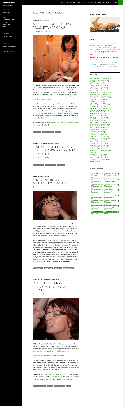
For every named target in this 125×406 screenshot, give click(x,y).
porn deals (109, 62)
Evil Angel (96, 55)
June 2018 (104, 101)
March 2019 (105, 87)
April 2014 (104, 157)
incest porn (109, 60)
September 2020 (95, 149)
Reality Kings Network (101, 64)
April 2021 (93, 140)
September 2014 (106, 150)
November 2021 (95, 127)
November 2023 (95, 94)
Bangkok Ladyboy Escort (9, 46)
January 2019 (105, 91)
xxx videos (113, 66)
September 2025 (95, 80)
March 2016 (105, 136)
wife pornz (61, 165)
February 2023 (94, 105)
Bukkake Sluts (82, 2)
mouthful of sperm (94, 62)
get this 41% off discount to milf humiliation (63, 122)
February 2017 (105, 119)
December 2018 (106, 92)
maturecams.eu (68, 268)
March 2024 (94, 89)
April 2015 (104, 143)
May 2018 (104, 103)
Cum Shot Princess (7, 36)
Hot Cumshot (94, 60)
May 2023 (93, 101)
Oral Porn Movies (7, 49)
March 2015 (105, 145)
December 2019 (95, 161)
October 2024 (94, 85)
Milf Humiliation (48, 132)
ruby (68, 386)
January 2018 (105, 106)
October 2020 (94, 147)
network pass (102, 62)
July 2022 (93, 117)
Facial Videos (109, 55)
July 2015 (104, 140)
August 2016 (105, 127)
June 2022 (93, 119)
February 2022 (94, 122)
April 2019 (104, 85)
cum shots (111, 49)
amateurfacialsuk (39, 386)
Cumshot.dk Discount (94, 2)
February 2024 (94, 91)
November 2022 (95, 110)
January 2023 (94, 106)
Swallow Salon (93, 66)
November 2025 (95, 78)
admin (47, 157)
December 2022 (95, 108)
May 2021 (93, 138)
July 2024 (93, 87)
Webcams (5, 26)
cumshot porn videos (96, 49)
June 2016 (104, 131)
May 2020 (93, 154)
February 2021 (94, 141)
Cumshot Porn (71, 2)
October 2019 (105, 80)
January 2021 (94, 143)
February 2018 (105, 105)
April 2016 (104, 134)
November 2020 (95, 145)
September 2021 (95, 131)
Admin (49, 31)
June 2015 (104, 141)
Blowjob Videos (103, 45)
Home (62, 2)
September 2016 (106, 126)
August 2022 (94, 115)
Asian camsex (64, 245)
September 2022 (95, 113)
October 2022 (94, 112)
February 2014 (105, 159)
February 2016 (105, 138)
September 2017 (106, 110)
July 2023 (93, 98)
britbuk (50, 386)
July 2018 (104, 99)
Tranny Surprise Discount (9, 51)
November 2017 (106, 108)
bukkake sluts (38, 165)
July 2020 (93, 152)
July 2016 (104, 129)
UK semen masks (50, 165)
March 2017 (105, 117)
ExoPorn (114, 2)
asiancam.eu (48, 268)
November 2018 (106, 94)
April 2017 (104, 115)
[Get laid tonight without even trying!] (105, 24)
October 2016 (105, 124)
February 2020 (94, 157)
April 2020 (93, 156)
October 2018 (105, 96)
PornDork (106, 2)
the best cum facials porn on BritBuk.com (55, 374)
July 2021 (93, 134)
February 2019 (105, 89)
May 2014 (104, 156)
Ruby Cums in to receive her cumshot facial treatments (53, 286)
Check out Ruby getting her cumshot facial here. (49, 355)
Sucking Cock (112, 64)
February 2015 (105, 147)
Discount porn (101, 51)
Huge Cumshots (102, 60)
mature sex (65, 228)
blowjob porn (111, 43)
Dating (4, 17)
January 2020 (94, 159)
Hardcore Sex (113, 57)
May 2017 (104, 113)
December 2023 (95, 92)
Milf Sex (58, 132)
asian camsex (38, 268)
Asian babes (101, 43)
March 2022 (94, 120)
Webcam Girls (106, 66)
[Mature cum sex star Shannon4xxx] (55, 205)
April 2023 (93, 103)
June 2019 (104, 83)
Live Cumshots (115, 60)
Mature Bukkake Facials (41, 20)
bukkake (110, 45)
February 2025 (94, 83)
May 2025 (93, 82)
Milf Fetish (37, 132)
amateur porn (93, 43)
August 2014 (105, 152)
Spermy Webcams (7, 22)
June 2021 (93, 136)
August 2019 (105, 82)
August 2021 (94, 133)
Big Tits (106, 43)
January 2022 (94, 124)
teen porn (100, 66)
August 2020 (94, 150)
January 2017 (105, 120)
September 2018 (106, 98)
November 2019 (106, 78)
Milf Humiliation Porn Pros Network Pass (52, 25)
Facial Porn (102, 55)
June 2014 (104, 154)
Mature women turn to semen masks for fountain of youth (56, 150)
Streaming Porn (7, 24)
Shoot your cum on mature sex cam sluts (51, 181)
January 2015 (105, 149)
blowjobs (94, 45)
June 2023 (93, 99)
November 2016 (106, 122)
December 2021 (95, 126)
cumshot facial (60, 386)
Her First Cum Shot (10, 2)
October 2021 (94, 129)
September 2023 (95, 96)
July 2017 (104, 112)
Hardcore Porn (97, 57)
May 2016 (104, 133)
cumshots (105, 49)
